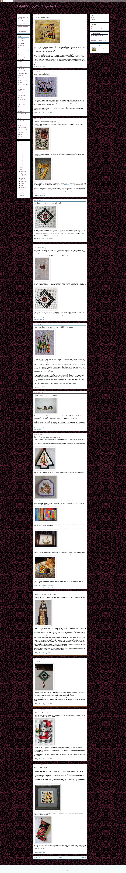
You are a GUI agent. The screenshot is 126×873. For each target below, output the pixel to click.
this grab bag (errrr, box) (53, 694)
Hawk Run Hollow (22, 84)
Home (60, 857)
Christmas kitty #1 (41, 713)
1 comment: (49, 386)
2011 (21, 169)
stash (19, 123)
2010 (21, 189)
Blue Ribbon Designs (52, 364)
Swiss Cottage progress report (45, 395)
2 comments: (50, 193)
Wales (19, 134)
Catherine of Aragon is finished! (46, 595)
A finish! (37, 662)
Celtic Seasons (21, 54)
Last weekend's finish (42, 18)
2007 (21, 195)
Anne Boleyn (21, 38)
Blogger (76, 870)
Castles (39, 387)
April (22, 185)
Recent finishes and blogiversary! (46, 122)
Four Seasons (21, 73)
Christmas (39, 195)
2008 (21, 193)
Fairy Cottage (21, 68)
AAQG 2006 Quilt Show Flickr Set (98, 40)
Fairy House (21, 70)
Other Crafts (21, 104)
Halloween (43, 66)
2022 (21, 150)
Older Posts (83, 857)
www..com (100, 45)
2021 (21, 152)
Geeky (47, 587)
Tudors (56, 587)
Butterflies (39, 852)
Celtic (19, 52)
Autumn (39, 66)
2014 (21, 164)
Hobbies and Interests (23, 26)
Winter (19, 136)
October (23, 171)
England (44, 587)
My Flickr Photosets (22, 20)
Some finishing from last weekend (47, 437)
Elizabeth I (20, 64)
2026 (21, 144)
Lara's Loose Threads (36, 6)
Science (20, 109)
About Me (20, 29)
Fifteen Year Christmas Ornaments (62, 184)
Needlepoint (52, 587)
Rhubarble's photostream (103, 48)
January (23, 187)
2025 (21, 146)
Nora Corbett (21, 102)
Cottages (39, 429)
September (23, 178)
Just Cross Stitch (81, 364)
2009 (21, 192)
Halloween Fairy (21, 80)
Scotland (20, 111)
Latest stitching (40, 248)
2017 (21, 158)
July (22, 183)
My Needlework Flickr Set (97, 35)
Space (19, 116)
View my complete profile (96, 28)
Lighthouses (21, 95)
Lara (93, 26)
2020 (21, 154)
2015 (21, 161)
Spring (19, 118)
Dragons (20, 61)
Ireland (19, 92)
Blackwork (20, 43)
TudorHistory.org (22, 31)
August (22, 181)
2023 (21, 148)
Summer (20, 125)
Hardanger (44, 240)
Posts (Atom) (63, 861)
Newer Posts (37, 857)
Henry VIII (20, 87)
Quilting (19, 106)
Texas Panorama (22, 129)
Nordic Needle (37, 313)
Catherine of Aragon (41, 653)
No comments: (50, 64)
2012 (21, 167)
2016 (21, 160)
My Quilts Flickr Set (95, 38)
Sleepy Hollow (51, 107)
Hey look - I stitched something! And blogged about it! (54, 327)
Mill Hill (43, 195)
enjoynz (67, 870)
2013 (21, 165)
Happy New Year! (40, 767)
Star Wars (20, 120)
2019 (21, 156)
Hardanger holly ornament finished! (47, 203)
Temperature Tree (22, 127)
